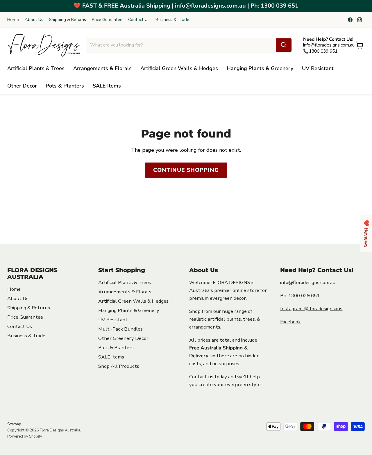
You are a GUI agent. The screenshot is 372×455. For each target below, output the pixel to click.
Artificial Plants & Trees (36, 68)
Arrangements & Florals (102, 68)
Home (13, 19)
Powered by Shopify (24, 436)
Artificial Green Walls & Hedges (179, 68)
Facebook (290, 321)
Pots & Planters (65, 85)
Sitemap (14, 424)
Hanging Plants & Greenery (260, 68)
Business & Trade (172, 19)
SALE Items (107, 85)
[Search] (283, 45)
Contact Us (139, 19)
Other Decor (22, 85)
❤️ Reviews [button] (366, 233)
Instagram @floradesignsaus (311, 308)
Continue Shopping (186, 170)
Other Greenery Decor (123, 338)
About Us (34, 19)
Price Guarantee (107, 19)
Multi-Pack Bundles (120, 329)
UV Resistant (318, 68)
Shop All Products (118, 366)
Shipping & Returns (67, 19)
